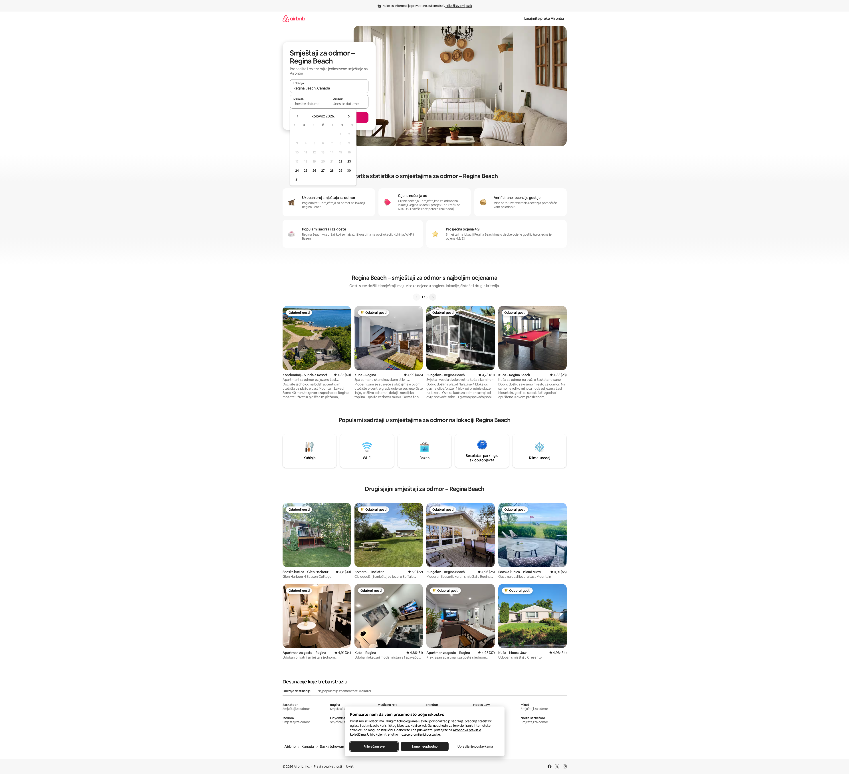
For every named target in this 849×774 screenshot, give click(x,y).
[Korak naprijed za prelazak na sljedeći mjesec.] (348, 116)
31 (297, 180)
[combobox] (329, 88)
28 (332, 171)
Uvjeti (350, 766)
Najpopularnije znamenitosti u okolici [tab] (344, 691)
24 (297, 171)
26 (314, 171)
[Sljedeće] (432, 297)
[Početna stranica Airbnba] (294, 19)
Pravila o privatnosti (328, 766)
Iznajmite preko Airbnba (544, 18)
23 (349, 161)
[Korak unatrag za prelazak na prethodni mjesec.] (297, 116)
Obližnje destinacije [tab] (297, 691)
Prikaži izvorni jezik (458, 6)
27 (323, 171)
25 (305, 171)
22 (340, 161)
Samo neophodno (425, 746)
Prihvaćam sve (373, 746)
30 (349, 171)
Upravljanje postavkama (475, 746)
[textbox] (309, 103)
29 (340, 171)
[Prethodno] (416, 297)
